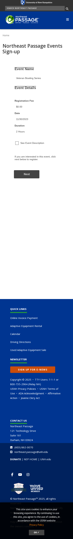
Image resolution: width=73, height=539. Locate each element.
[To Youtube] (21, 474)
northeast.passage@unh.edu (31, 452)
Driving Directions (20, 342)
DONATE (15, 459)
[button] (67, 19)
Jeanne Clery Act (30, 398)
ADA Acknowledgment (31, 393)
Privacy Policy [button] (36, 524)
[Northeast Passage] (21, 19)
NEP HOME (30, 459)
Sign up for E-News (32, 369)
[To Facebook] (13, 474)
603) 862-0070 (24, 447)
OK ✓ (36, 532)
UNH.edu (45, 459)
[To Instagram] (29, 474)
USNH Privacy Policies (23, 388)
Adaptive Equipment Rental (26, 326)
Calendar (15, 334)
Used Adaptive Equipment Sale (28, 350)
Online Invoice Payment (24, 318)
